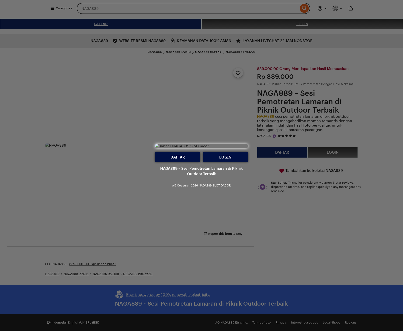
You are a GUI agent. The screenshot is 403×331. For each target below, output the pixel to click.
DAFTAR (177, 157)
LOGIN (225, 157)
